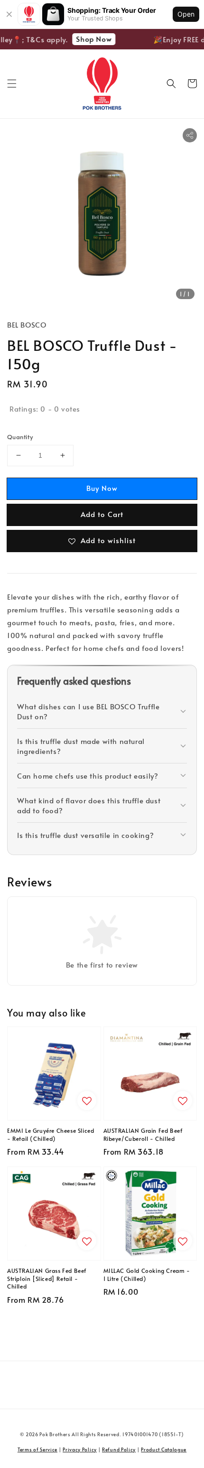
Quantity (20, 437)
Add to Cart (102, 514)
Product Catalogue (163, 1449)
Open (186, 14)
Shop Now (90, 39)
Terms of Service (37, 1449)
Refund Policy (119, 1449)
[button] (11, 83)
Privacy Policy (80, 1449)
